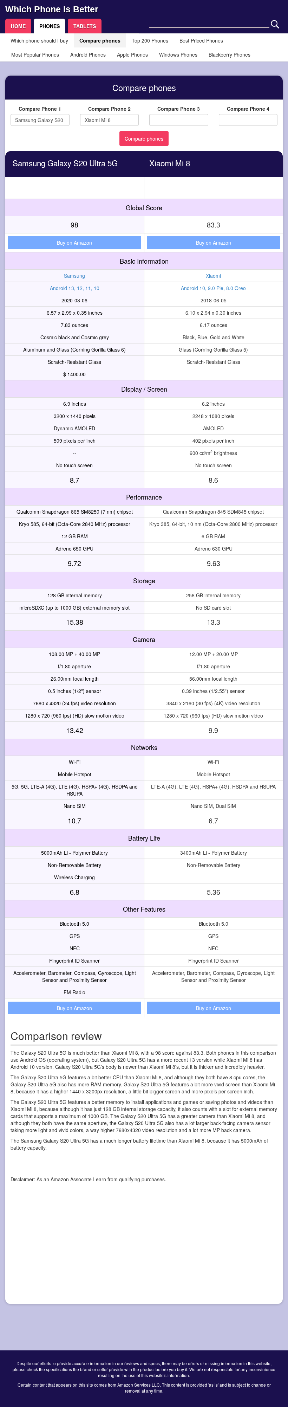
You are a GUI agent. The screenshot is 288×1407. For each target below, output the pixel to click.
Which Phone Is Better (51, 9)
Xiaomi (213, 275)
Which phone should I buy (39, 40)
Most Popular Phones (35, 54)
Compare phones (99, 40)
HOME (18, 26)
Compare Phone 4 (248, 108)
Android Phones (88, 54)
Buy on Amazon (74, 242)
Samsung (74, 275)
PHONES (49, 26)
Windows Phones (178, 54)
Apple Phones (132, 54)
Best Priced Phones (201, 40)
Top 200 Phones (150, 40)
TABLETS (84, 26)
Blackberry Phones (229, 54)
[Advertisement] (144, 1249)
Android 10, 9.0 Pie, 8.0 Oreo (213, 287)
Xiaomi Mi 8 (169, 162)
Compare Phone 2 (109, 108)
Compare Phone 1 (40, 108)
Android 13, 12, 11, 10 (74, 287)
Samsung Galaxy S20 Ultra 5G (65, 162)
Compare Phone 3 (178, 108)
